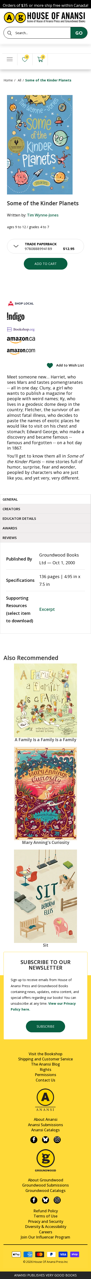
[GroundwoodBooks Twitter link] (45, 1200)
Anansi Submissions (45, 1124)
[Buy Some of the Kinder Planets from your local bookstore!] (21, 303)
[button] (45, 246)
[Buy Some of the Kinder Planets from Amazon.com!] (21, 351)
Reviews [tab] (10, 537)
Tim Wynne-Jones (43, 215)
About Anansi (45, 1119)
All (19, 80)
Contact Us (45, 1080)
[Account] (55, 59)
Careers (45, 1232)
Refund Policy (45, 1210)
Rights (45, 1069)
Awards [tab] (10, 528)
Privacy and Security (45, 1221)
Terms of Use (45, 1216)
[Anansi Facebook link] (33, 1139)
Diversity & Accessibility (45, 1226)
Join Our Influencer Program (45, 1237)
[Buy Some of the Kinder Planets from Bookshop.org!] (21, 329)
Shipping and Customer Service (45, 1059)
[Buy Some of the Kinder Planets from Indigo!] (15, 316)
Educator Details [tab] (19, 518)
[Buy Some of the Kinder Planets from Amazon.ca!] (21, 340)
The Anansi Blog (45, 1064)
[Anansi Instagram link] (57, 1139)
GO (79, 33)
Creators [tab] (11, 508)
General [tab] (10, 499)
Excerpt (47, 609)
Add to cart (46, 263)
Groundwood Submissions (45, 1185)
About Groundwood (45, 1180)
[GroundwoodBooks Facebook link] (33, 1200)
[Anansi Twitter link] (45, 1139)
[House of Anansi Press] (46, 17)
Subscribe (45, 1026)
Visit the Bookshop (45, 1053)
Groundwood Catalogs (45, 1190)
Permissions (45, 1074)
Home (8, 80)
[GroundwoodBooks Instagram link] (57, 1200)
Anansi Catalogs (45, 1129)
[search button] (9, 33)
